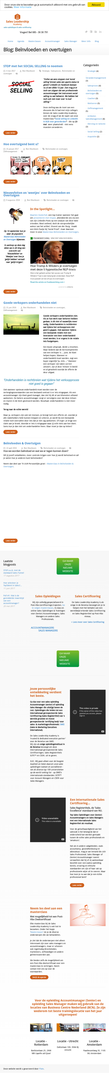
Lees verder (77, 885)
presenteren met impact (45, 218)
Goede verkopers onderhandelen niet (30, 303)
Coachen (91, 98)
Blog (97, 41)
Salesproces (93, 86)
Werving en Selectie (96, 124)
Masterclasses (34, 41)
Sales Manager (70, 41)
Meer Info (86, 41)
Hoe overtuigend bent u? (21, 144)
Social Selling (93, 131)
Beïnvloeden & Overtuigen (22, 443)
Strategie (92, 71)
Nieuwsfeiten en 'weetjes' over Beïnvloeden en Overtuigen (36, 194)
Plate (41, 1069)
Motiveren (92, 103)
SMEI (62, 724)
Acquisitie (92, 136)
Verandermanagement (96, 78)
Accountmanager (52, 41)
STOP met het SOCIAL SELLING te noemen (33, 66)
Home (10, 41)
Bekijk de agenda (39, 977)
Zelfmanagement (95, 108)
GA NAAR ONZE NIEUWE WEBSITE (67, 566)
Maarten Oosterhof (38, 215)
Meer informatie (22, 7)
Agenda (20, 41)
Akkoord (96, 4)
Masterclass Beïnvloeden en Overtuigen (60, 232)
